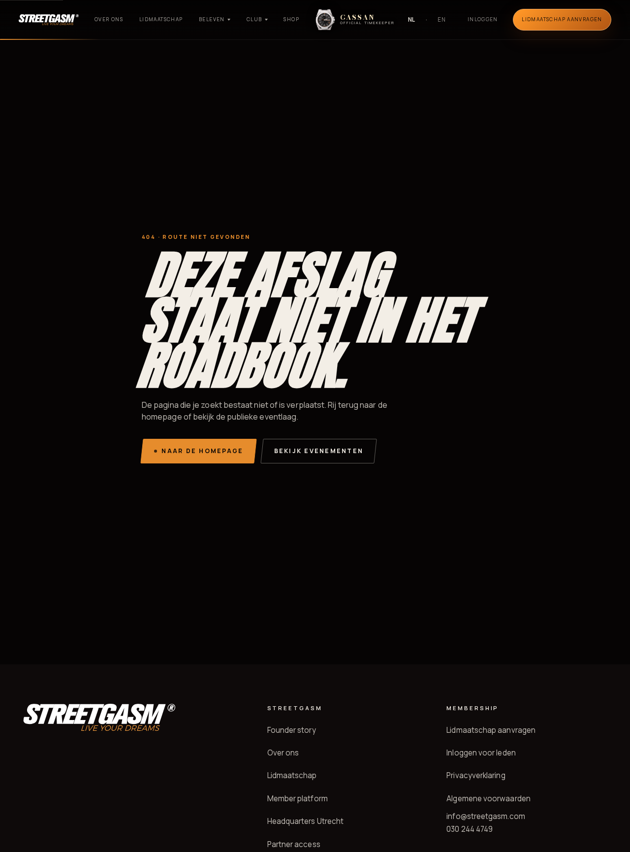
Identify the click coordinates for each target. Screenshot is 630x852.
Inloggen (483, 19)
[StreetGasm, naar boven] (49, 20)
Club (254, 19)
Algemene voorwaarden (488, 798)
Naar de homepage (202, 451)
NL (412, 19)
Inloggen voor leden (481, 753)
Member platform (297, 798)
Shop (291, 19)
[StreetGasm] (99, 717)
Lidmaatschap (161, 19)
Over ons (108, 19)
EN (442, 19)
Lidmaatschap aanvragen (491, 730)
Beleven (212, 19)
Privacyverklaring (475, 775)
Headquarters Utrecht (305, 821)
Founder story (291, 730)
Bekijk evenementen (318, 451)
